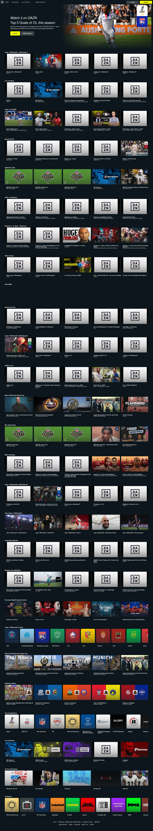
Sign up (146, 2)
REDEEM (77, 824)
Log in (133, 2)
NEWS (71, 824)
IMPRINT (97, 822)
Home (7, 2)
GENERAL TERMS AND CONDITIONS (69, 822)
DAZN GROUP (63, 824)
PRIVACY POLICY (87, 822)
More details (40, 2)
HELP (55, 822)
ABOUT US (84, 824)
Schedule (15, 2)
